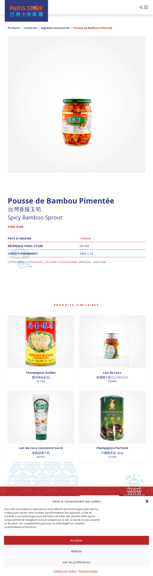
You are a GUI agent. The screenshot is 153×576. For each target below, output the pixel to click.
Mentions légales (87, 571)
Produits (14, 28)
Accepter (76, 540)
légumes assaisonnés (55, 28)
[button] (147, 501)
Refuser (76, 551)
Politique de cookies (65, 571)
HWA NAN (16, 227)
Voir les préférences (76, 562)
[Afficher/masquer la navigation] (146, 7)
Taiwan (85, 238)
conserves (30, 28)
